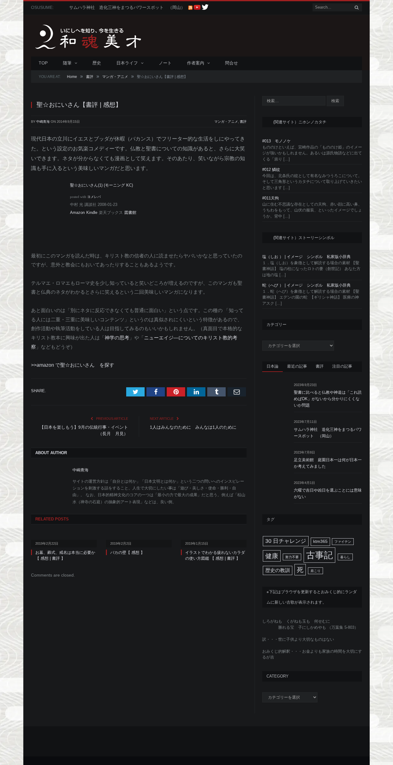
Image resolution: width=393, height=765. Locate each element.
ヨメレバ (94, 197)
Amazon (77, 212)
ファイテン (342, 541)
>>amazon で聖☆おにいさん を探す (72, 365)
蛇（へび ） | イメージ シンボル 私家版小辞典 (306, 285)
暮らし (345, 557)
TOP (43, 62)
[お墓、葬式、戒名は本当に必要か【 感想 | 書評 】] (64, 539)
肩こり (315, 571)
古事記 (319, 555)
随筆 (67, 62)
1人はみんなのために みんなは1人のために (193, 427)
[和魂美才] (100, 35)
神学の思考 (117, 337)
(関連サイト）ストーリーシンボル (303, 237)
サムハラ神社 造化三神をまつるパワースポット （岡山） (127, 7)
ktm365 (320, 541)
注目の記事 (342, 366)
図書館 (130, 212)
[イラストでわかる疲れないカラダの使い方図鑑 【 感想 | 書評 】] (214, 539)
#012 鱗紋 (271, 169)
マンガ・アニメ (226, 121)
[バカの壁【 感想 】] (139, 539)
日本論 (272, 366)
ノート (165, 62)
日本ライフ (127, 62)
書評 (243, 121)
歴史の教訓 (277, 570)
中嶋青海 (43, 121)
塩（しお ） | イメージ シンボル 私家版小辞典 (306, 256)
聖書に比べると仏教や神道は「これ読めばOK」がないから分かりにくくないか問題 (328, 399)
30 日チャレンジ (285, 541)
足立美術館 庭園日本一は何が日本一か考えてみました (328, 463)
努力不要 (292, 557)
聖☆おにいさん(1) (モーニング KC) (101, 185)
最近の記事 (297, 366)
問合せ (231, 62)
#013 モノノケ (276, 141)
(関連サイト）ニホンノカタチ (299, 122)
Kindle (91, 212)
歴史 (96, 62)
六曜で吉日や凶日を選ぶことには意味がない (328, 493)
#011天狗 (270, 198)
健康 (271, 555)
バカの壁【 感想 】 (127, 552)
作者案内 (195, 62)
